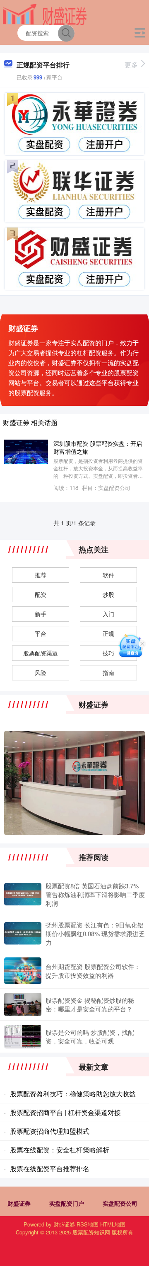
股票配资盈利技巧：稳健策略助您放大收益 (73, 1093)
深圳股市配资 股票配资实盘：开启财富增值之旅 (97, 447)
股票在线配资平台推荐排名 (49, 1168)
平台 (40, 633)
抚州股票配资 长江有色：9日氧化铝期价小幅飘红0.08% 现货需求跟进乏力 (95, 933)
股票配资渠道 (40, 653)
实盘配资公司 (120, 1203)
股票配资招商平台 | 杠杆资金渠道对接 (65, 1112)
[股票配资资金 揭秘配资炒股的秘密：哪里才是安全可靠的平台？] (22, 1004)
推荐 (40, 575)
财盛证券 (19, 1203)
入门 (108, 614)
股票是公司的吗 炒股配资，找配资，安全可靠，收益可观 (90, 1036)
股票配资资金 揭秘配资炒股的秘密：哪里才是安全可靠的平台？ (90, 1004)
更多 (131, 64)
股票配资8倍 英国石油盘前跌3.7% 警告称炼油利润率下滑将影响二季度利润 (95, 894)
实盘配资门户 (66, 1203)
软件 (108, 575)
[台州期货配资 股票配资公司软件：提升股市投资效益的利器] (22, 970)
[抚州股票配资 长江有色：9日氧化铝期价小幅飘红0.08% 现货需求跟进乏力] (22, 933)
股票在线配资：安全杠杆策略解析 (59, 1150)
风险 (40, 672)
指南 (108, 672)
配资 (40, 594)
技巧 (108, 653)
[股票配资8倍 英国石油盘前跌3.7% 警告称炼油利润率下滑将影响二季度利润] (22, 894)
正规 (108, 633)
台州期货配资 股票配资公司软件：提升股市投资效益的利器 (93, 970)
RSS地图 (88, 1224)
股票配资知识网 (91, 1232)
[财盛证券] (45, 14)
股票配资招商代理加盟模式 (49, 1131)
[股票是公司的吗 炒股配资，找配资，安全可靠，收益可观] (22, 1036)
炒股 (108, 594)
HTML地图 (112, 1224)
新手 (40, 614)
